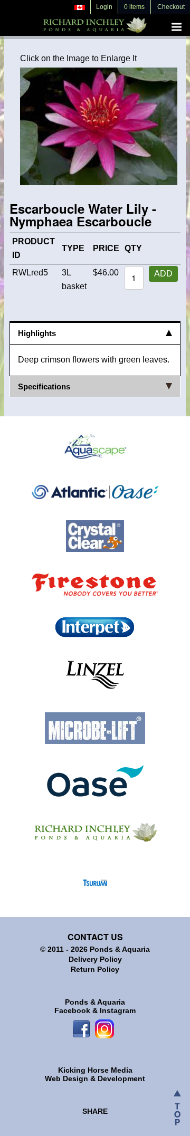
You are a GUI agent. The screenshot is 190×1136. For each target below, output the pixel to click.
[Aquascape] (94, 447)
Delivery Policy (95, 959)
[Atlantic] (95, 491)
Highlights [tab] (37, 333)
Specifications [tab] (44, 386)
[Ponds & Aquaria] (95, 831)
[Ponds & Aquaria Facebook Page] (81, 1028)
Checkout (171, 7)
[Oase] (95, 780)
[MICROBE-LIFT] (95, 727)
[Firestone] (95, 584)
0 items (134, 7)
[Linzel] (95, 675)
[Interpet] (95, 627)
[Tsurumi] (95, 882)
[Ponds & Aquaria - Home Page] (95, 23)
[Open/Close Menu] (176, 26)
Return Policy (95, 969)
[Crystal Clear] (95, 535)
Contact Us (95, 937)
